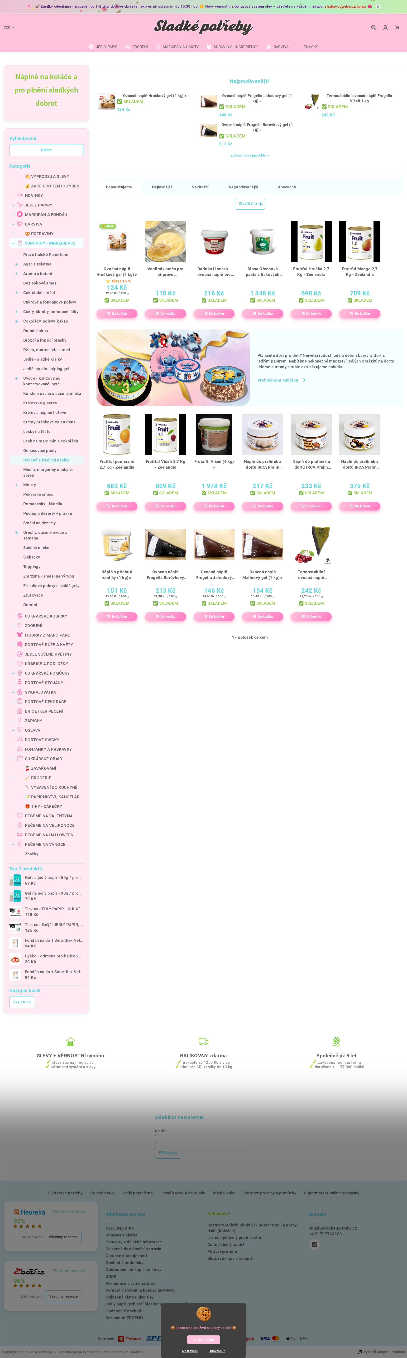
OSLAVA (32, 730)
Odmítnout (217, 1351)
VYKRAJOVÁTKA (40, 692)
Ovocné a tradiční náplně (46, 460)
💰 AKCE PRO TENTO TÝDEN (52, 186)
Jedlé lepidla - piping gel (46, 368)
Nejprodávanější (243, 187)
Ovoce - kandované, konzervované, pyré (41, 381)
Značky (31, 854)
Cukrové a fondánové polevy (49, 302)
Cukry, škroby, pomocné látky (50, 311)
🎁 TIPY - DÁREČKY (43, 806)
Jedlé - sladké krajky (42, 359)
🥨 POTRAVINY (39, 233)
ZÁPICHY (33, 720)
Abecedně (287, 187)
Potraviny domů (222, 1251)
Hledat (46, 150)
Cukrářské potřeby (65, 1193)
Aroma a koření (37, 273)
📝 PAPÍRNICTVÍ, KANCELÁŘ (52, 796)
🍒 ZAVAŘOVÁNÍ (40, 768)
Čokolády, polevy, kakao (45, 321)
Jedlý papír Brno (137, 1193)
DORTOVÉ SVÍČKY (42, 739)
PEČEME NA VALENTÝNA (49, 816)
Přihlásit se (168, 1153)
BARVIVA (33, 224)
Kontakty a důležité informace (133, 1242)
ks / (22, 1002)
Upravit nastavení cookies (122, 1352)
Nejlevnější (162, 187)
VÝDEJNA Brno (119, 1228)
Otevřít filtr (248, 203)
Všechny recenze (63, 1237)
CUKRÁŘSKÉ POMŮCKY (47, 673)
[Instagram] (314, 1244)
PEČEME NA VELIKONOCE (50, 825)
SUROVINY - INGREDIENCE (50, 243)
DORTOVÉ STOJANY (44, 682)
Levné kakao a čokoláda (183, 1193)
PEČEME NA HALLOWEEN (49, 835)
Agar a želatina (37, 264)
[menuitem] (103, 47)
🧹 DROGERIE (38, 777)
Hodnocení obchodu (124, 1311)
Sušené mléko (36, 547)
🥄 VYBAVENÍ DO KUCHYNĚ (51, 787)
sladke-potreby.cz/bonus (346, 6)
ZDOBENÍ (34, 625)
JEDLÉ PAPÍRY (39, 205)
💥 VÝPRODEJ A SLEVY (47, 176)
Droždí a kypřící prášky (44, 340)
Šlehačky (31, 557)
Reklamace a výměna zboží (131, 1283)
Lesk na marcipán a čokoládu (50, 441)
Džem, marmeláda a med (46, 349)
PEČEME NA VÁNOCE (45, 844)
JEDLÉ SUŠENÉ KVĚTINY (48, 654)
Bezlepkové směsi (40, 283)
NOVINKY (34, 195)
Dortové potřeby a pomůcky (270, 1193)
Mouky (29, 484)
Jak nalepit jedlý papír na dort (235, 1237)
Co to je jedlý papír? (225, 1244)
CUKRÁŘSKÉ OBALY (43, 758)
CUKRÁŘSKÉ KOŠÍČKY (46, 616)
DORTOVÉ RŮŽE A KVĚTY (49, 644)
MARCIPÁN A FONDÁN (46, 214)
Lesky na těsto (37, 431)
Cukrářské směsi (39, 292)
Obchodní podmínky (124, 1262)
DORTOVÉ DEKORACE (45, 701)
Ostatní (30, 604)
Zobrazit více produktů (248, 155)
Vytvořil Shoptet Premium (384, 1352)
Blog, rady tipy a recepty (230, 1258)
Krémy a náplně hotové (44, 412)
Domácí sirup (35, 330)
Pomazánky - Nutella (42, 503)
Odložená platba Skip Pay (129, 1297)
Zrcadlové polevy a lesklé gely (51, 585)
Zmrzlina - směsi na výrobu (48, 576)
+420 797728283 (325, 1233)
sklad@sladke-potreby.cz (333, 1228)
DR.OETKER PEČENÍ (44, 711)
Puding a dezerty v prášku (47, 513)
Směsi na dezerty (39, 522)
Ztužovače (33, 595)
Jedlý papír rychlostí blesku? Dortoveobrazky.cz (150, 1304)
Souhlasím (206, 1340)
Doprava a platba (121, 1235)
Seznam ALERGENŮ (124, 1317)
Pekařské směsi (38, 494)
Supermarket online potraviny (331, 1193)
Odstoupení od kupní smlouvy (133, 1269)
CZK (7, 27)
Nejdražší (200, 187)
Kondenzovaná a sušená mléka (52, 393)
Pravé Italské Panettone (45, 254)
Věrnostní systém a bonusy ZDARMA (140, 1290)
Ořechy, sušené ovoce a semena (45, 535)
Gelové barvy (102, 1193)
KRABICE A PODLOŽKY (46, 663)
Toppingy (31, 566)
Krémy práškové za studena (49, 422)
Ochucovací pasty (40, 450)
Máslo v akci (225, 1193)
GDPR (111, 1276)
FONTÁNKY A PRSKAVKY (48, 749)
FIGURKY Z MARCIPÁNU (48, 635)
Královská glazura (40, 403)
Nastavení (190, 1351)
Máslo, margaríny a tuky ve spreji (48, 472)
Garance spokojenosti (126, 1255)
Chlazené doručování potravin (133, 1248)
